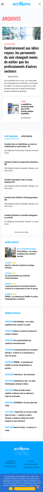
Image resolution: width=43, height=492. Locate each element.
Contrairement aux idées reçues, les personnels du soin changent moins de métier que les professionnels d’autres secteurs (21, 59)
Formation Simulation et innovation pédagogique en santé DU (20, 216)
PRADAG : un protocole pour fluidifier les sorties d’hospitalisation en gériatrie (21, 297)
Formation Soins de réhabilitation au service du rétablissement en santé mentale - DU (20, 145)
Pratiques (33, 249)
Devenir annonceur (31, 464)
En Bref (12, 44)
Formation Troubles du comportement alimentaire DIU (21, 163)
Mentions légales (10, 466)
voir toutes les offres (22, 232)
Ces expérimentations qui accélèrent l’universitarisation (17, 276)
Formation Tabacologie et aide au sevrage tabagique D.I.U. (18, 180)
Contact (31, 461)
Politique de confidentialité (10, 462)
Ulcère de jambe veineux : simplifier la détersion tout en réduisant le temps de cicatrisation (19, 393)
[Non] (40, 483)
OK (11, 489)
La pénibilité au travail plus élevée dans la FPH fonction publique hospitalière (27, 109)
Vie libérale (8, 294)
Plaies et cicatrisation (23, 249)
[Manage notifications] (38, 487)
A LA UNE (6, 44)
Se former (8, 263)
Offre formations (11, 136)
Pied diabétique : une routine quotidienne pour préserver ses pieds (27, 253)
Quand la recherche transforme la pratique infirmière (19, 266)
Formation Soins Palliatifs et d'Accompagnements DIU (21, 198)
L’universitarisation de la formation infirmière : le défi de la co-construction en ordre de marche (21, 287)
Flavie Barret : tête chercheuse (24, 374)
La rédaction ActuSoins (31, 467)
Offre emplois (26, 136)
